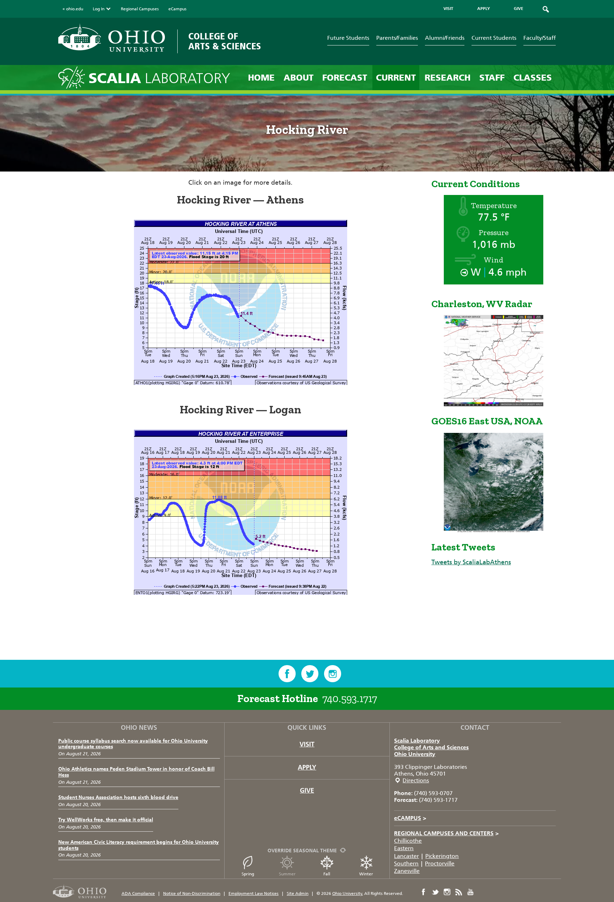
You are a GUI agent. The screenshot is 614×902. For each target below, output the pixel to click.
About (298, 77)
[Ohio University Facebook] (423, 892)
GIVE (518, 8)
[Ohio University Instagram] (447, 892)
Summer (287, 873)
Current (396, 77)
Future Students (348, 37)
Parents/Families (397, 37)
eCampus (177, 8)
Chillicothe (408, 840)
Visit (307, 744)
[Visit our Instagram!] (332, 673)
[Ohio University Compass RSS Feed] (458, 892)
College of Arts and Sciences (431, 747)
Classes (532, 77)
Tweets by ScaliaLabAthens (471, 562)
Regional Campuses (140, 8)
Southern (406, 863)
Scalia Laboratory (417, 740)
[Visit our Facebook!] (287, 673)
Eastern (404, 848)
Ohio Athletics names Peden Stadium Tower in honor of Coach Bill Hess (136, 772)
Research (447, 77)
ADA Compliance (138, 893)
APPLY (483, 8)
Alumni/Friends (444, 37)
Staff (492, 77)
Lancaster (406, 856)
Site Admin (297, 893)
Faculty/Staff (539, 37)
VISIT (448, 8)
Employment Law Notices (253, 893)
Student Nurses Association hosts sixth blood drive (118, 797)
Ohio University (414, 754)
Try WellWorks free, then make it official (105, 820)
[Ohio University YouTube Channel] (470, 892)
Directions (416, 780)
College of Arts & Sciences (224, 41)
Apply (307, 767)
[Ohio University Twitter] (435, 892)
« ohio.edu (73, 8)
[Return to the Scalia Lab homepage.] (73, 77)
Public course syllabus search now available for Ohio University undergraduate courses (133, 744)
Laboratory (159, 78)
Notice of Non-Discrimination (191, 893)
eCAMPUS (410, 818)
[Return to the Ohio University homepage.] (111, 37)
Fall (326, 873)
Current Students (494, 37)
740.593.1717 (349, 698)
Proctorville (439, 863)
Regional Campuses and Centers (446, 833)
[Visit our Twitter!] (309, 673)
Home (261, 77)
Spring (248, 873)
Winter (366, 873)
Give (307, 790)
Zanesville (407, 871)
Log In (98, 8)
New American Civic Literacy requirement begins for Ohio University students (138, 845)
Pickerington (442, 856)
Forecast (344, 77)
